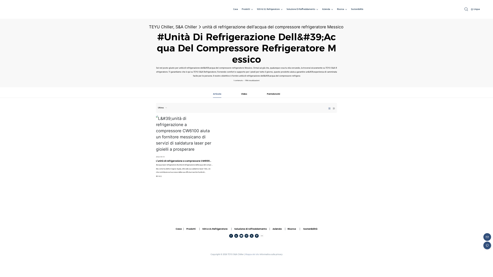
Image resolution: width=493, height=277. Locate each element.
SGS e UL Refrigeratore (214, 228)
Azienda (277, 228)
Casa (179, 228)
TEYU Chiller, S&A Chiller (173, 26)
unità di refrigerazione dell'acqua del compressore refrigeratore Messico (272, 26)
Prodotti (191, 228)
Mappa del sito (252, 254)
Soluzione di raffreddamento (250, 228)
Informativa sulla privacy (271, 254)
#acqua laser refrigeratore (166, 165)
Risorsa (292, 228)
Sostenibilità (310, 228)
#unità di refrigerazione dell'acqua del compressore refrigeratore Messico (205, 165)
